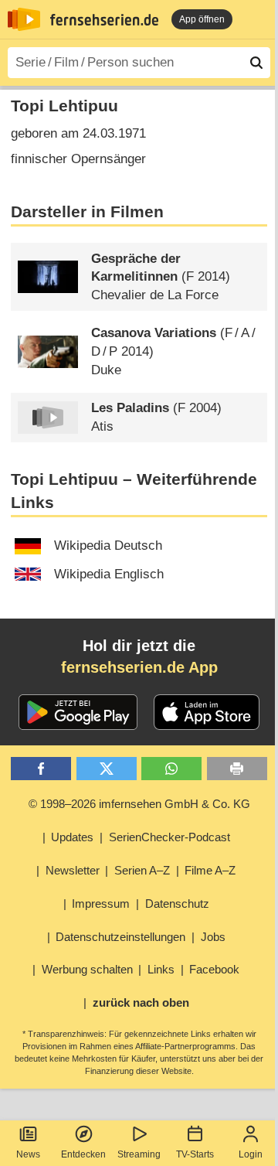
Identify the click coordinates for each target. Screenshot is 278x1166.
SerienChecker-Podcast (169, 837)
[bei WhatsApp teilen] (171, 769)
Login (251, 1154)
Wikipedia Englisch (109, 574)
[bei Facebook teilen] (41, 769)
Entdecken (83, 1154)
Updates (72, 837)
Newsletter (73, 870)
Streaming (139, 1154)
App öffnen (202, 19)
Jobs (213, 936)
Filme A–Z (210, 870)
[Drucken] (237, 769)
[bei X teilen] (106, 769)
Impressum (101, 903)
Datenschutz (177, 903)
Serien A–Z (142, 870)
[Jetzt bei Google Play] (78, 712)
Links (161, 969)
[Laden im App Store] (207, 712)
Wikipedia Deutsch (108, 545)
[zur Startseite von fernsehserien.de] (24, 19)
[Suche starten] (256, 62)
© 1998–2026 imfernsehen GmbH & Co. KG (139, 803)
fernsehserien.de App (139, 667)
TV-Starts (195, 1154)
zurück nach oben (141, 1002)
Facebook (214, 969)
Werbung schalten (87, 969)
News (28, 1154)
